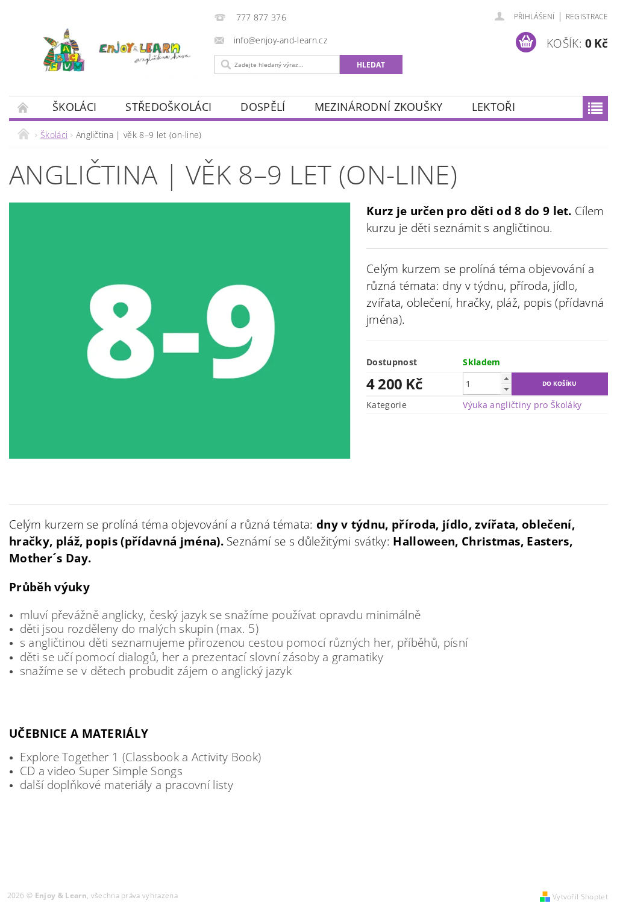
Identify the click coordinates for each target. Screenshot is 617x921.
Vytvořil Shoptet (580, 896)
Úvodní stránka (23, 107)
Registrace (587, 16)
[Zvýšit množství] (506, 378)
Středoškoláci (168, 106)
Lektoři (493, 106)
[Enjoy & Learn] (108, 51)
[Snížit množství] (506, 389)
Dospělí (262, 106)
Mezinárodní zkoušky (379, 106)
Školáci (74, 106)
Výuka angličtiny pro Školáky (522, 404)
